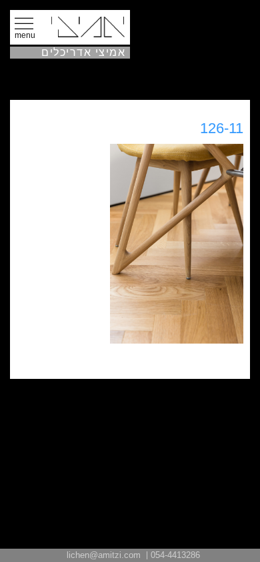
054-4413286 (175, 555)
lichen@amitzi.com (104, 555)
